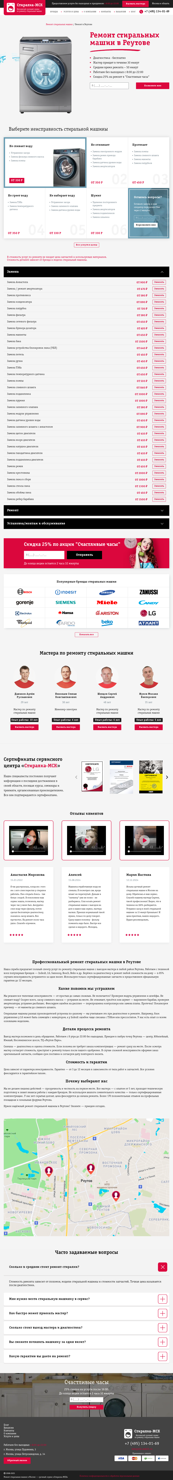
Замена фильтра (16, 315)
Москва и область (160, 4)
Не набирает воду (62, 195)
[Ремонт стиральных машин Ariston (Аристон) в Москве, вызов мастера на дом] (107, 613)
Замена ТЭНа (16, 202)
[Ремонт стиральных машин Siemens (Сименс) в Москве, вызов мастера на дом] (65, 602)
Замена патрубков (143, 163)
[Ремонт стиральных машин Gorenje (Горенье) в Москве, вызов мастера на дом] (24, 602)
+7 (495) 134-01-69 (156, 11)
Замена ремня (15, 466)
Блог (133, 12)
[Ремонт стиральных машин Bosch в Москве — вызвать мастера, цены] (24, 592)
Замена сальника (101, 217)
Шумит (96, 195)
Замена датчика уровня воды (107, 163)
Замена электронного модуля (107, 152)
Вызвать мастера (135, 4)
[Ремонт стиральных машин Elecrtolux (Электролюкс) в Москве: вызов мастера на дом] (24, 613)
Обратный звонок (17, 1460)
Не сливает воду (21, 146)
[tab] (86, 1267)
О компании (90, 12)
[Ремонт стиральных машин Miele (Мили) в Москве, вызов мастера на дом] (107, 602)
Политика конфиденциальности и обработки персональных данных (109, 1476)
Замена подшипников (104, 213)
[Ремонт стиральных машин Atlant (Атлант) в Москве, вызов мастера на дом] (148, 623)
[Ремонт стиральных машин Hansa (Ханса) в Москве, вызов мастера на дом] (65, 613)
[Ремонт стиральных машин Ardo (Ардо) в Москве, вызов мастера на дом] (65, 623)
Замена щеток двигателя (21, 433)
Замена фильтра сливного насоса (27, 157)
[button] (167, 777)
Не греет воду (18, 195)
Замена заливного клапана (64, 206)
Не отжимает (100, 144)
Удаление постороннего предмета (105, 204)
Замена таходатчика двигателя (25, 453)
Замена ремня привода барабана (104, 157)
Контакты (106, 12)
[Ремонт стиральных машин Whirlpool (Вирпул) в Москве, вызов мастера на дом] (24, 623)
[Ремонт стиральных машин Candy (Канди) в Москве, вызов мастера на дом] (148, 602)
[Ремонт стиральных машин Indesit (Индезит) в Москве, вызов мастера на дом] (65, 592)
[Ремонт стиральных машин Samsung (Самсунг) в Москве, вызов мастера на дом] (107, 592)
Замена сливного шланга (146, 155)
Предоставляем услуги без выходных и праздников (85, 4)
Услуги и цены (71, 12)
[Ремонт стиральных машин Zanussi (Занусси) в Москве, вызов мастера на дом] (148, 592)
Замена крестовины (18, 473)
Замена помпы (18, 161)
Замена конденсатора (19, 302)
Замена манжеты (142, 159)
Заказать (159, 282)
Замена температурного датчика (22, 208)
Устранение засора (20, 153)
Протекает (139, 144)
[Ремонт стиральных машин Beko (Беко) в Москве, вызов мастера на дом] (107, 623)
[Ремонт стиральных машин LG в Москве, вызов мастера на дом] (148, 613)
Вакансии (121, 12)
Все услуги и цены (86, 245)
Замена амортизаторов (104, 166)
